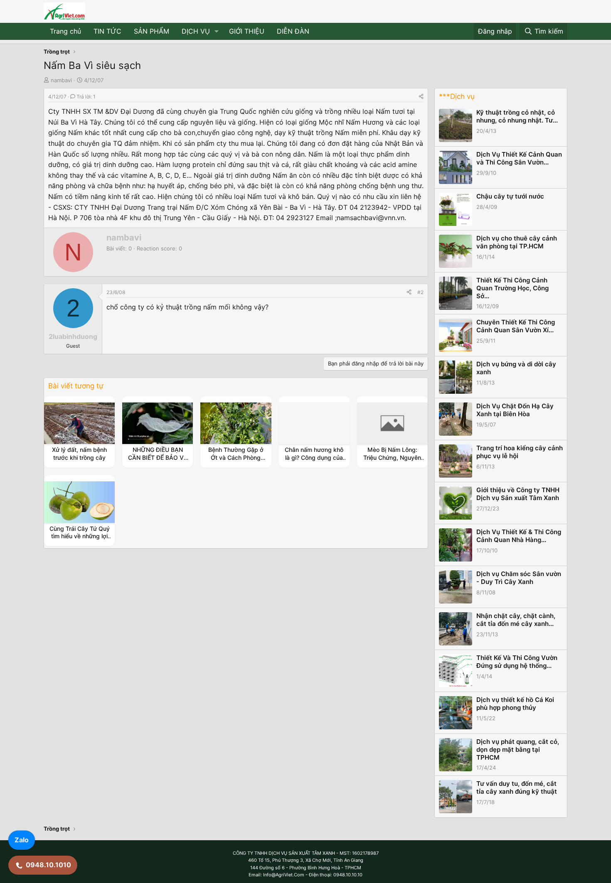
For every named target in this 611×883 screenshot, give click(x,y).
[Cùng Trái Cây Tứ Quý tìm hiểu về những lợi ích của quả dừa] (79, 502)
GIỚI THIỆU (246, 31)
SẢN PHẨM (151, 31)
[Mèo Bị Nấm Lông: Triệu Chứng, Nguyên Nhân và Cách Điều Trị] (392, 423)
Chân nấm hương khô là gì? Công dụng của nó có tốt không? (314, 457)
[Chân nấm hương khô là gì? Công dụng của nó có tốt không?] (314, 423)
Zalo (22, 840)
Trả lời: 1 (86, 96)
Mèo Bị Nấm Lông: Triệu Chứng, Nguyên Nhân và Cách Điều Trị (392, 457)
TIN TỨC (107, 31)
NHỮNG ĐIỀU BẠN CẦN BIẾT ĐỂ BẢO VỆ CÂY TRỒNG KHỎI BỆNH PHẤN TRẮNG (157, 461)
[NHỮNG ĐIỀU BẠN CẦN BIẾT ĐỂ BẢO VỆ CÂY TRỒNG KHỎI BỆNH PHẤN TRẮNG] (157, 423)
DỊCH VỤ (196, 31)
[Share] (421, 96)
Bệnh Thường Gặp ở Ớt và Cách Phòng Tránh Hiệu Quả (236, 457)
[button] (217, 31)
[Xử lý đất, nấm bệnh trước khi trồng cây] (79, 423)
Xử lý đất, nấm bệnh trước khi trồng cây (79, 453)
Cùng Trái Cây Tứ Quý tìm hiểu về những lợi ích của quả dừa (79, 536)
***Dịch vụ (457, 96)
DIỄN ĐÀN (293, 31)
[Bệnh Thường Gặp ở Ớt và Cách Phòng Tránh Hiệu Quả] (236, 423)
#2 (420, 292)
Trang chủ (65, 31)
